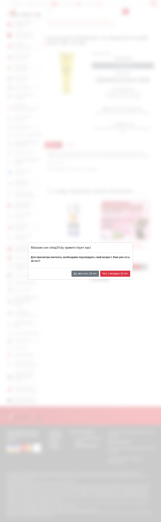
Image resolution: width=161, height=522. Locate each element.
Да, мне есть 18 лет (85, 273)
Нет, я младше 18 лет (115, 273)
